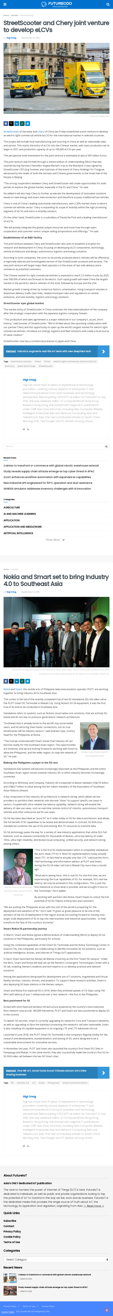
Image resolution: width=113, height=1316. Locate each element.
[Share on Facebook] (6, 123)
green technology (26, 366)
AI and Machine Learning (20, 514)
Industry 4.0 (23, 1083)
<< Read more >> (94, 1206)
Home (6, 15)
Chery (41, 131)
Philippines (53, 1083)
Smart (18, 689)
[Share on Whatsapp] (22, 123)
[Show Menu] (5, 4)
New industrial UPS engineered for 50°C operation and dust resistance (48, 483)
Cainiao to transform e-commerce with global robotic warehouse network (51, 465)
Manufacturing (27, 15)
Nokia (7, 689)
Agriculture (12, 507)
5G (12, 1083)
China (47, 361)
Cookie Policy (12, 1237)
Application (12, 520)
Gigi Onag (11, 37)
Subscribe (10, 1221)
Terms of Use (12, 1242)
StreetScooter (11, 131)
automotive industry (21, 361)
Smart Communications (75, 1083)
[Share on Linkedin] (16, 123)
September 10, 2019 (30, 37)
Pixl (47, 1311)
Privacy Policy (12, 1231)
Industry (14, 15)
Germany (9, 366)
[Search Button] (108, 4)
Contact (9, 1226)
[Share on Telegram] (27, 123)
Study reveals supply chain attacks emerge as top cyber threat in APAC (49, 471)
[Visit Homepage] (56, 4)
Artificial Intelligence (18, 533)
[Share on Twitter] (11, 123)
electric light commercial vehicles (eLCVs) (75, 361)
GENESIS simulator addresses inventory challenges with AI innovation (47, 488)
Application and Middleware (23, 527)
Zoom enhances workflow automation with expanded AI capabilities (47, 477)
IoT (34, 1083)
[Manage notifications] (106, 1310)
